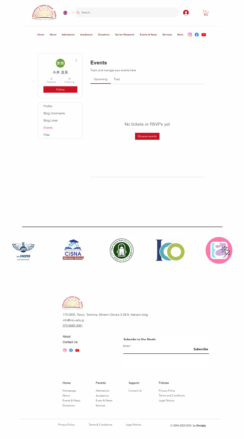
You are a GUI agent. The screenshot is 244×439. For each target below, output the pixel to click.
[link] (100, 79)
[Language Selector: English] (67, 12)
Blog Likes (51, 120)
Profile (48, 106)
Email (126, 346)
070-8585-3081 (73, 325)
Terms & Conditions (100, 424)
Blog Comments (54, 113)
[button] (206, 13)
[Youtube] (203, 34)
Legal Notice (133, 424)
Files (47, 135)
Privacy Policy (66, 424)
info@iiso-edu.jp (73, 320)
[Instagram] (189, 34)
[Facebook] (196, 34)
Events (48, 127)
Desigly (201, 425)
